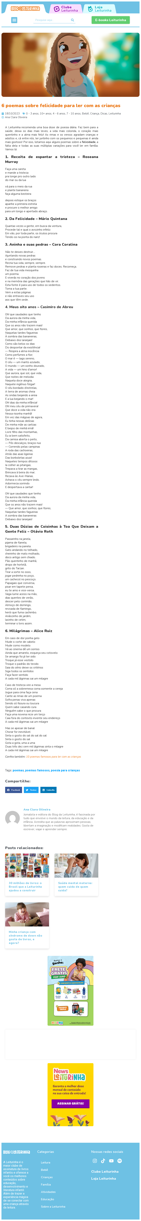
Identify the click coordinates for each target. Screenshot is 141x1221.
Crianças (47, 1177)
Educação (47, 1199)
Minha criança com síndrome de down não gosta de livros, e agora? (25, 937)
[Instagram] (95, 1160)
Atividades (48, 1192)
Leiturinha (115, 113)
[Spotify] (119, 1160)
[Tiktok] (103, 1160)
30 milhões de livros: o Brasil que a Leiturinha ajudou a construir (25, 886)
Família (46, 1185)
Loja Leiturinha (103, 1178)
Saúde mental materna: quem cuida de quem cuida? (75, 886)
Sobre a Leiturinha (53, 1207)
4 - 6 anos (59, 113)
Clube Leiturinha (105, 1171)
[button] (14, 20)
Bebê (85, 113)
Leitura (45, 1163)
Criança (94, 113)
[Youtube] (111, 1160)
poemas (18, 770)
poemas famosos (37, 770)
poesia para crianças (65, 770)
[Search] (72, 20)
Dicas (103, 113)
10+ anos (45, 113)
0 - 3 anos (32, 113)
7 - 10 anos (73, 113)
